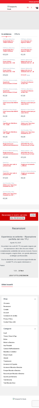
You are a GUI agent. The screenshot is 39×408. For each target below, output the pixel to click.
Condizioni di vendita (10, 316)
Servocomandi (13, 80)
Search (28, 7)
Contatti (6, 309)
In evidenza (6, 34)
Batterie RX (29, 59)
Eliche (5, 339)
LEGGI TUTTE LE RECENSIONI (18, 275)
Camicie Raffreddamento (12, 348)
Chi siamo (7, 303)
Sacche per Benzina (10, 377)
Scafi (4, 121)
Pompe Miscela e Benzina (12, 370)
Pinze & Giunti (8, 355)
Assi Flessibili (24, 121)
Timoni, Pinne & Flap (10, 336)
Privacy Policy (8, 319)
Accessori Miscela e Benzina (13, 367)
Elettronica (6, 59)
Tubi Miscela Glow (9, 383)
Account (6, 312)
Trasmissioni (7, 361)
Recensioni (7, 306)
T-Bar (30, 121)
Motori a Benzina (9, 342)
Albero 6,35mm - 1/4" (26, 142)
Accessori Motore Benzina (10, 142)
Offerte (17, 34)
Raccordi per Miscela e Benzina (14, 373)
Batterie (23, 59)
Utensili (14, 101)
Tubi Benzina (8, 380)
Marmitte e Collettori (27, 81)
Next (22, 271)
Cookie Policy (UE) (10, 322)
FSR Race (5, 39)
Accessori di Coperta (10, 364)
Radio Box (12, 39)
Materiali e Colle (7, 101)
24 (19, 271)
